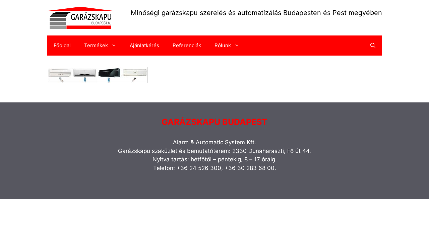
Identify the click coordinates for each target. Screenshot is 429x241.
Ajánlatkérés (144, 45)
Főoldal (62, 45)
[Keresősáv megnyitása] (373, 45)
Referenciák (187, 45)
